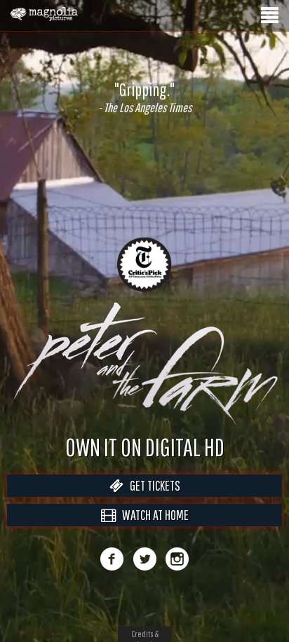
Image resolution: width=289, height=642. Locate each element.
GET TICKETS (151, 500)
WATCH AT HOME (152, 529)
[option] (144, 97)
